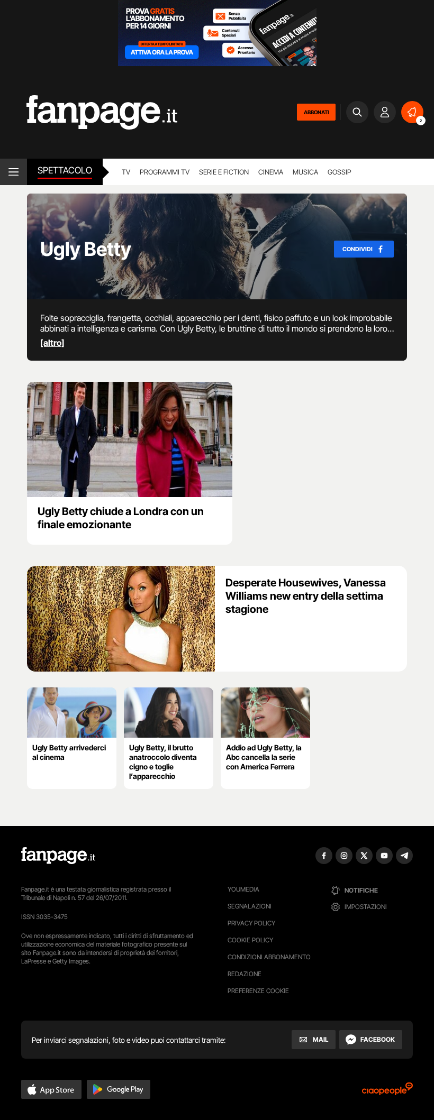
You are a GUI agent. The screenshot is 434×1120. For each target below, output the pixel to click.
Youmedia (243, 889)
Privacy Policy (251, 923)
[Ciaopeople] (387, 1092)
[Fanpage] (58, 855)
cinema (270, 172)
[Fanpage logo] (88, 112)
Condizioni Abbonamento (269, 957)
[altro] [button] (52, 342)
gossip (339, 172)
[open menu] (13, 172)
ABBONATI (316, 112)
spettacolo (65, 170)
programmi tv (164, 172)
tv (126, 172)
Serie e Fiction (224, 172)
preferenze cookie (258, 991)
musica (305, 172)
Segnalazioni (250, 906)
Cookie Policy (250, 940)
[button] (51, 1089)
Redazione (244, 974)
